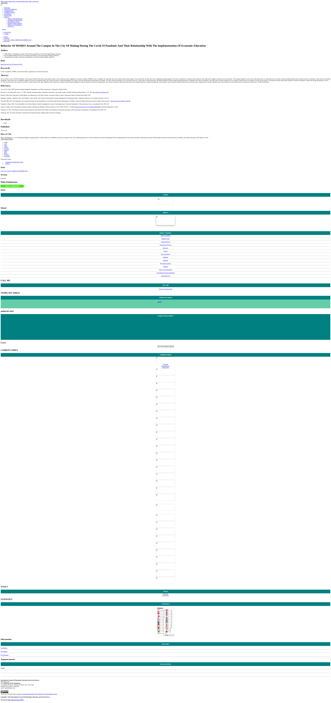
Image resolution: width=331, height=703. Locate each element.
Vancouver (7, 156)
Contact (165, 251)
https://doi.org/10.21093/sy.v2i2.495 (121, 101)
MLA (5, 153)
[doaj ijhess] (165, 363)
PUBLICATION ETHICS (15, 23)
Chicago (6, 148)
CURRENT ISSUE (9, 12)
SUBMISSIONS (8, 11)
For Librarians (4, 655)
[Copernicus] (165, 366)
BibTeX (7, 163)
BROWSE (7, 8)
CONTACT (11, 26)
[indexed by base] (165, 402)
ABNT (6, 147)
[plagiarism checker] (165, 594)
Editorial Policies (165, 242)
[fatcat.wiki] (165, 520)
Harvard (6, 150)
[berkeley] (165, 479)
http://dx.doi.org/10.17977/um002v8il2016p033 (88, 107)
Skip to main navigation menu (20, 1)
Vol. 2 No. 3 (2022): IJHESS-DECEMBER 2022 (17, 40)
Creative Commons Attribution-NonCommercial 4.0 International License (37, 694)
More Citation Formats (6, 139)
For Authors (4, 651)
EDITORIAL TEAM (13, 22)
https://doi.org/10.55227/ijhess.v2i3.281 (11, 64)
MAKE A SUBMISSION (12, 186)
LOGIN (6, 34)
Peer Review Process (165, 245)
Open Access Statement (165, 269)
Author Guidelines (166, 235)
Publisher (165, 257)
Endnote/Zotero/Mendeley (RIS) (14, 162)
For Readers (4, 648)
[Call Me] (165, 289)
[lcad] (165, 472)
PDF (5, 123)
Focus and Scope (165, 254)
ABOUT (6, 17)
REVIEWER (7, 15)
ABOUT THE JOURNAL (15, 18)
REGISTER (7, 32)
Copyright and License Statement (165, 273)
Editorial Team (166, 238)
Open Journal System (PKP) (16, 700)
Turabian (6, 154)
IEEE (5, 151)
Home (6, 37)
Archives (6, 38)
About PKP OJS (165, 276)
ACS (5, 144)
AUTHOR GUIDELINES (15, 20)
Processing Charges (165, 263)
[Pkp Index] (165, 367)
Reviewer (165, 248)
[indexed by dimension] (165, 388)
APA (5, 145)
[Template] (165, 304)
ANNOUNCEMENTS (10, 9)
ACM (5, 142)
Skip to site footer (33, 1)
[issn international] (165, 416)
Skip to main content (6, 1)
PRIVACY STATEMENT (15, 25)
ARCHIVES (7, 14)
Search (4, 29)
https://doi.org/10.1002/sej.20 (100, 92)
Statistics (165, 266)
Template (165, 260)
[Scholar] (165, 364)
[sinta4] (165, 224)
